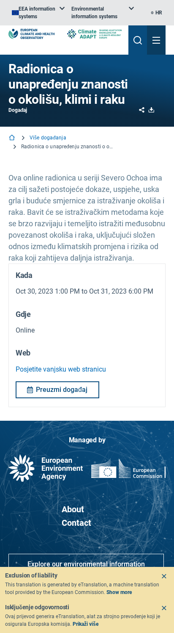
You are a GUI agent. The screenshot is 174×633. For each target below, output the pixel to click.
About (73, 509)
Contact (76, 523)
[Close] (164, 576)
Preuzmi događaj (61, 390)
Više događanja (48, 138)
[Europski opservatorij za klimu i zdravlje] (31, 34)
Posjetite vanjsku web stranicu (61, 369)
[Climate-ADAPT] (94, 33)
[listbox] (38, 12)
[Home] (12, 138)
